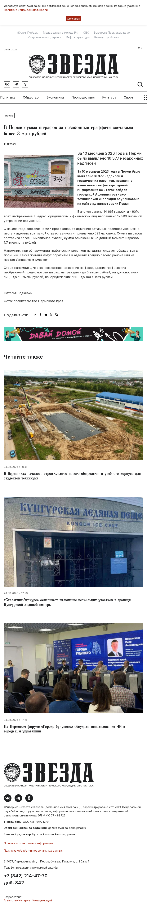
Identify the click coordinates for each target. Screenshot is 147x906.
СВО (86, 32)
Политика (7, 97)
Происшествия (83, 97)
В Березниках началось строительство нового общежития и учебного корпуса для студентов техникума (72, 476)
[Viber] (56, 314)
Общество (31, 97)
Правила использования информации (28, 843)
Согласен (73, 18)
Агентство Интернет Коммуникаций (28, 900)
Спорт (128, 97)
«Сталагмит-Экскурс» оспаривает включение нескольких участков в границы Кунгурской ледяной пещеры (67, 602)
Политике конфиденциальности (26, 10)
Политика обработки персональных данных (33, 850)
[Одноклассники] (40, 314)
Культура (109, 97)
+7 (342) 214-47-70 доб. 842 (25, 879)
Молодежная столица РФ (60, 32)
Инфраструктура (78, 37)
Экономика (55, 97)
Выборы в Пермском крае (112, 32)
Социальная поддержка (44, 37)
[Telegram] (45, 314)
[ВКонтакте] (35, 314)
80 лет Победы (27, 32)
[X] (51, 314)
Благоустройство (106, 37)
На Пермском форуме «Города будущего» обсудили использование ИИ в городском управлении (64, 729)
